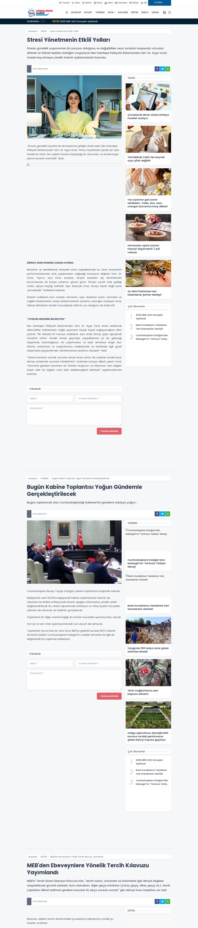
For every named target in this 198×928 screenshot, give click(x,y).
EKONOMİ (76, 12)
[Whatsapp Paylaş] (167, 68)
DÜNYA (144, 12)
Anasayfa (32, 31)
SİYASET (88, 12)
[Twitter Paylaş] (162, 68)
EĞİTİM (134, 12)
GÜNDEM (100, 12)
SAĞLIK (155, 12)
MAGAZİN (123, 12)
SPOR (110, 12)
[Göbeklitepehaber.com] (40, 12)
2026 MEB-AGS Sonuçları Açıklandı (75, 21)
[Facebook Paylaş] (157, 68)
